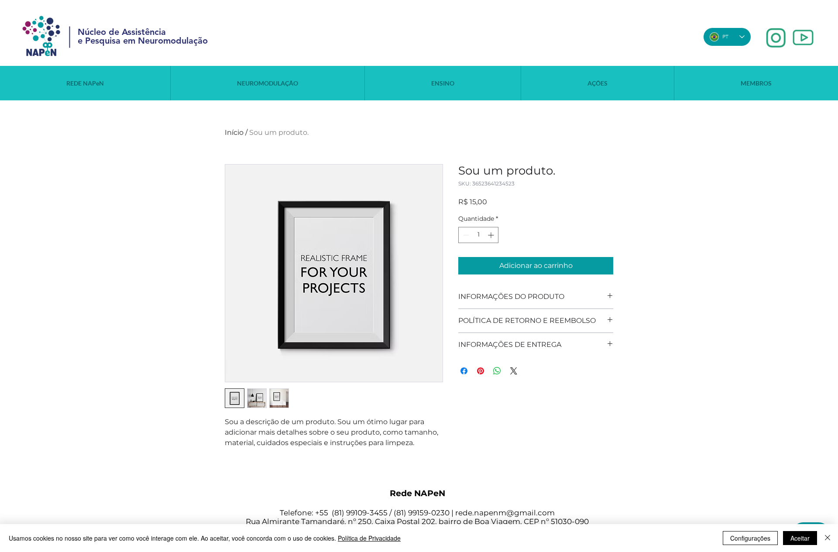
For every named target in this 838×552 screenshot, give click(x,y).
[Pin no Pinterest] (480, 371)
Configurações (750, 538)
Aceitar (800, 538)
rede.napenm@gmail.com (505, 512)
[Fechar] (827, 538)
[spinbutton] (478, 235)
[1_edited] (776, 37)
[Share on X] (513, 371)
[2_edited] (803, 37)
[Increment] (491, 235)
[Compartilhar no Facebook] (464, 371)
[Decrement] (465, 235)
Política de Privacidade (369, 538)
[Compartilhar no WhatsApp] (497, 371)
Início (234, 132)
